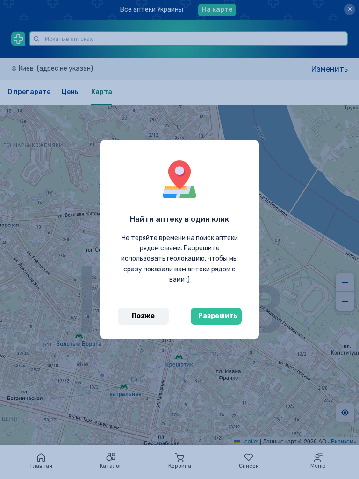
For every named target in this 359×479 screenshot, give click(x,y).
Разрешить (217, 316)
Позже (143, 316)
